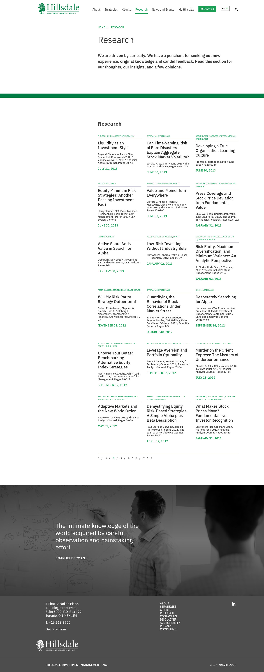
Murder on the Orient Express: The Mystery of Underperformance (217, 354)
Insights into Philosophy (122, 136)
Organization (202, 138)
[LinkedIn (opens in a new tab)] (233, 603)
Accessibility (170, 623)
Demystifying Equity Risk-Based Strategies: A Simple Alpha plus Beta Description (167, 413)
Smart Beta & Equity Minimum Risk (215, 238)
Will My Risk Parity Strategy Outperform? (117, 299)
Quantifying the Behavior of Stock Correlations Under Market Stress (163, 303)
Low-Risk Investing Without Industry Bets (167, 246)
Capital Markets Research (159, 136)
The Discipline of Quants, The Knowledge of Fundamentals (118, 398)
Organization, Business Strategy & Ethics (215, 136)
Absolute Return (132, 290)
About (96, 9)
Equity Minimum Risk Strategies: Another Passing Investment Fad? (117, 197)
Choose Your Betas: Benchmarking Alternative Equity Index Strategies (115, 360)
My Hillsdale (186, 9)
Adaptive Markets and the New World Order (117, 408)
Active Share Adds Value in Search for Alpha (114, 248)
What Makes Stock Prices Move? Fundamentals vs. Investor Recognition (214, 413)
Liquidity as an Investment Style (113, 145)
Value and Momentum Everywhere (166, 192)
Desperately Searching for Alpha (216, 299)
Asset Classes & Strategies (159, 183)
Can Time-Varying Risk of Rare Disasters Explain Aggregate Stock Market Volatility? (168, 149)
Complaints (168, 629)
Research (141, 9)
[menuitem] (94, 10)
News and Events (163, 9)
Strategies (111, 9)
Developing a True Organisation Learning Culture (215, 150)
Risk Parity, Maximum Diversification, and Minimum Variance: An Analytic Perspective (216, 253)
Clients (126, 9)
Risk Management (106, 236)
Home (101, 27)
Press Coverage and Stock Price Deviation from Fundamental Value (215, 200)
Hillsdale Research (107, 183)
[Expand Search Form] (236, 9)
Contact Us (207, 8)
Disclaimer (168, 619)
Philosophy (103, 136)
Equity (176, 183)
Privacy (166, 626)
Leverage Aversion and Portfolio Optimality (167, 352)
